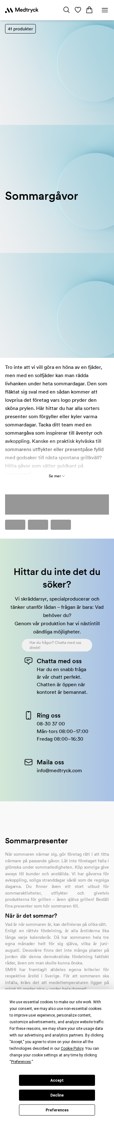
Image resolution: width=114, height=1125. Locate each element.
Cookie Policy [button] (72, 1048)
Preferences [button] (21, 1062)
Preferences (57, 1110)
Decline (57, 1095)
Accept (57, 1080)
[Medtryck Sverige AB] (21, 10)
